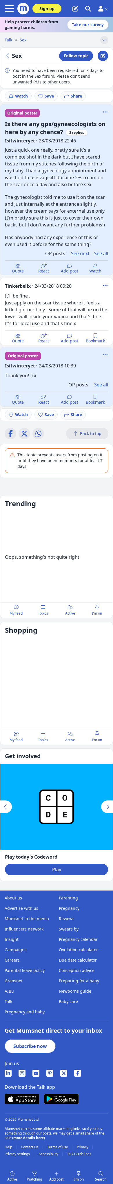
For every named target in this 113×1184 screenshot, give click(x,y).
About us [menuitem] (13, 898)
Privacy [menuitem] (83, 1147)
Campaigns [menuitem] (16, 949)
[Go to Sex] (8, 55)
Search (100, 1179)
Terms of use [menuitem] (58, 1147)
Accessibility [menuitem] (49, 1154)
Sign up (46, 8)
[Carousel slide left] (6, 806)
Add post (69, 271)
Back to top (90, 433)
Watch (21, 96)
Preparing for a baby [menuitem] (79, 980)
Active (12, 1179)
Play (56, 869)
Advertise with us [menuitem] (21, 908)
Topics (43, 613)
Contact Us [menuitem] (30, 1147)
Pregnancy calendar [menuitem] (78, 939)
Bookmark (95, 341)
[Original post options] (105, 112)
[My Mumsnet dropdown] (103, 9)
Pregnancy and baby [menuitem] (25, 1012)
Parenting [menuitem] (68, 898)
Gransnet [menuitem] (14, 980)
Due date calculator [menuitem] (78, 960)
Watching (34, 1179)
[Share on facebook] (10, 433)
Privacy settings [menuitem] (18, 1154)
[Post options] (105, 285)
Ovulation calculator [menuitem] (78, 949)
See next (80, 253)
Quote (18, 271)
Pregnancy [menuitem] (69, 908)
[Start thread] (75, 9)
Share (76, 96)
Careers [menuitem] (12, 960)
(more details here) (28, 1137)
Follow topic (76, 55)
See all (101, 253)
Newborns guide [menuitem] (75, 991)
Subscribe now (30, 1046)
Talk (9, 40)
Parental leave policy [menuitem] (25, 970)
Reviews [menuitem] (66, 918)
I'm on (79, 1179)
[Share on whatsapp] (38, 433)
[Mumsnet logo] (23, 8)
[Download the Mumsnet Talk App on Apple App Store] (22, 1099)
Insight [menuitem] (12, 939)
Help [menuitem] (9, 1147)
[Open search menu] (88, 9)
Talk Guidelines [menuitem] (79, 1154)
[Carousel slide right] (107, 806)
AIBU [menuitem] (9, 991)
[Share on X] (24, 433)
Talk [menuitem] (8, 1001)
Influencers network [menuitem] (24, 929)
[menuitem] (8, 1073)
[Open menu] (10, 8)
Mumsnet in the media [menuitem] (27, 918)
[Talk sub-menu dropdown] (104, 40)
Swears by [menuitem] (69, 929)
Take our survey (88, 24)
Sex (23, 40)
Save (49, 96)
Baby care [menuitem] (68, 1001)
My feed (16, 613)
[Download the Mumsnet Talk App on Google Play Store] (61, 1099)
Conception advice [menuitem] (76, 970)
